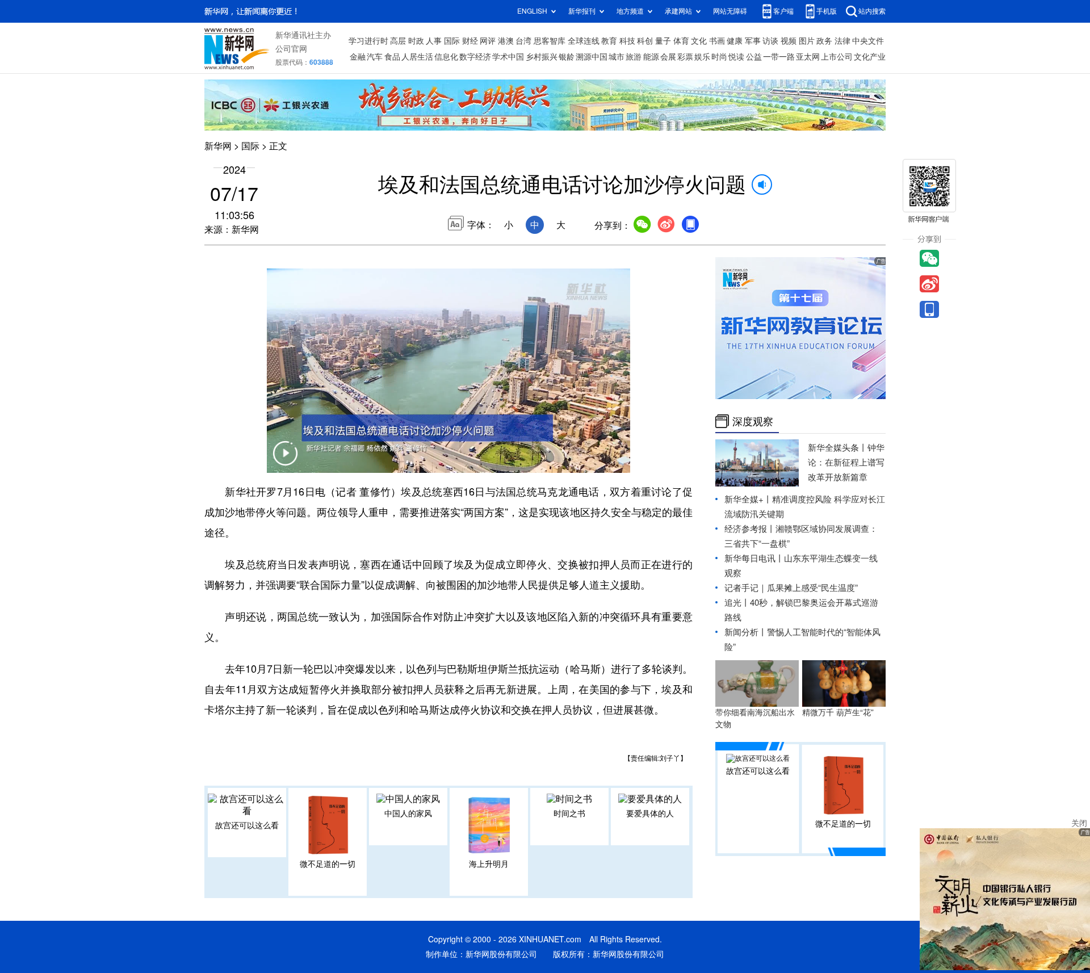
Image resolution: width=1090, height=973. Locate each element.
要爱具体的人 (650, 813)
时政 (416, 41)
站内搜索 (872, 11)
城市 (616, 57)
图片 (807, 41)
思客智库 (549, 41)
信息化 (446, 57)
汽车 (375, 57)
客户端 (783, 11)
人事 (434, 41)
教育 (609, 41)
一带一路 (779, 57)
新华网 (218, 145)
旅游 (634, 57)
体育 (681, 41)
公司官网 (291, 49)
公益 (754, 57)
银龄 (567, 57)
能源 (651, 57)
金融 (358, 57)
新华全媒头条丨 (837, 447)
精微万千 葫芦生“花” (838, 712)
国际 (452, 41)
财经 (470, 41)
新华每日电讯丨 (754, 558)
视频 (788, 41)
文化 (699, 41)
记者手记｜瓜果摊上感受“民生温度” (791, 588)
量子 (663, 41)
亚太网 (808, 57)
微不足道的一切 (327, 864)
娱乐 (702, 57)
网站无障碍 (730, 11)
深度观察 (752, 421)
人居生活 (417, 57)
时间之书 (569, 813)
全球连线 (584, 41)
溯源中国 (591, 57)
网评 (488, 41)
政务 (824, 41)
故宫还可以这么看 (247, 825)
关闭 (1079, 823)
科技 (627, 41)
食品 (392, 57)
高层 (398, 41)
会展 (668, 57)
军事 (753, 41)
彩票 (685, 57)
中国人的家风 (408, 813)
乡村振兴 (541, 57)
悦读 (736, 57)
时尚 (719, 57)
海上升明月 (489, 864)
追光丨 (737, 602)
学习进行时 (368, 41)
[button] (285, 460)
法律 (842, 41)
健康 (735, 41)
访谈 (770, 41)
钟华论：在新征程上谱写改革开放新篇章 (846, 462)
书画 (717, 41)
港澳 (506, 41)
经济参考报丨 (749, 529)
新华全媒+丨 (748, 499)
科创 (645, 41)
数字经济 (475, 57)
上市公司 (837, 57)
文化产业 (870, 57)
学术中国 (508, 57)
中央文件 (868, 41)
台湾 (523, 41)
